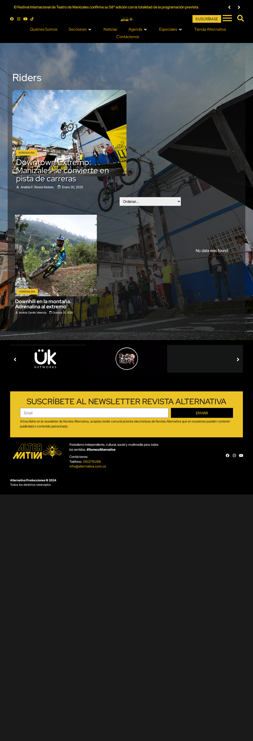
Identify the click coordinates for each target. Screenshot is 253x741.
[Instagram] (19, 19)
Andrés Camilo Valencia (32, 312)
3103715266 (92, 462)
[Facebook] (12, 19)
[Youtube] (25, 19)
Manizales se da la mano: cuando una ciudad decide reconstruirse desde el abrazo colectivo (87, 7)
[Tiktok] (32, 19)
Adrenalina (27, 152)
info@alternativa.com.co (87, 466)
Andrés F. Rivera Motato (37, 187)
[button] (229, 7)
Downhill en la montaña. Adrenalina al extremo (43, 304)
